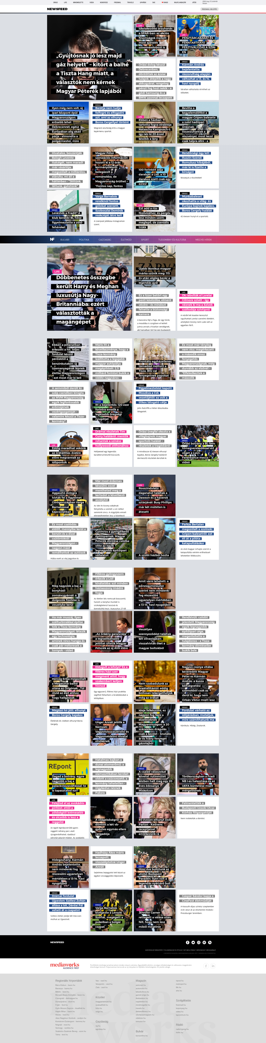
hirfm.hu (179, 1032)
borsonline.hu (142, 1036)
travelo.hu (140, 1008)
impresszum (200, 950)
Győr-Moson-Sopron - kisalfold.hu (70, 1008)
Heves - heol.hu (62, 1015)
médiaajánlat (211, 950)
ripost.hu (180, 981)
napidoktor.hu (142, 1001)
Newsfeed (104, 2)
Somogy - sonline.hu (64, 1028)
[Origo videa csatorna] (204, 942)
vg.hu (98, 1026)
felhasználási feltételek (173, 950)
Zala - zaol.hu (102, 987)
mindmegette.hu (143, 1005)
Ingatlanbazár (180, 2)
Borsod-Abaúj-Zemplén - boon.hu (70, 995)
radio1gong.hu (182, 1029)
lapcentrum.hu (182, 1015)
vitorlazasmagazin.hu (145, 1015)
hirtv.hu (99, 1008)
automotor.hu (141, 988)
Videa (92, 2)
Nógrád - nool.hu (62, 1025)
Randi (165, 2)
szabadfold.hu (102, 1005)
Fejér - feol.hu (61, 1005)
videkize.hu (141, 1018)
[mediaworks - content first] (64, 966)
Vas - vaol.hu (101, 981)
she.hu (179, 991)
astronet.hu (141, 985)
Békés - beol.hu (62, 992)
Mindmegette (78, 2)
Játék (194, 2)
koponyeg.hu (181, 1008)
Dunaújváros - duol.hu (65, 1001)
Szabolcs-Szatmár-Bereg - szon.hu (70, 1031)
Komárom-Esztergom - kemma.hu (70, 1021)
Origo (55, 2)
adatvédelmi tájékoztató (154, 950)
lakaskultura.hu (142, 992)
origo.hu (99, 1011)
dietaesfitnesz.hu (143, 1011)
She (153, 2)
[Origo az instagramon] (198, 942)
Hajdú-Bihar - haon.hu (65, 1011)
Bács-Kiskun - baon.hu (65, 985)
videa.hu (179, 1011)
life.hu (178, 987)
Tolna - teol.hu (61, 1034)
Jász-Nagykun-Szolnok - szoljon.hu (70, 1018)
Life (65, 2)
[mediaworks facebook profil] (206, 966)
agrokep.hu (101, 1029)
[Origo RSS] (210, 942)
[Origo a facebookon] (187, 942)
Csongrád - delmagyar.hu (66, 998)
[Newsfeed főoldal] (57, 942)
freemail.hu (181, 1005)
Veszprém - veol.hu (104, 984)
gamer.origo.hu (142, 995)
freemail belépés (209, 9)
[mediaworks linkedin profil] (213, 966)
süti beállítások (189, 950)
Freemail (117, 2)
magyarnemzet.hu (104, 1001)
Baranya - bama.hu (63, 988)
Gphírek (143, 2)
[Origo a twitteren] (193, 942)
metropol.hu (181, 984)
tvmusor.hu (140, 1021)
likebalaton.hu (142, 998)
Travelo (130, 2)
